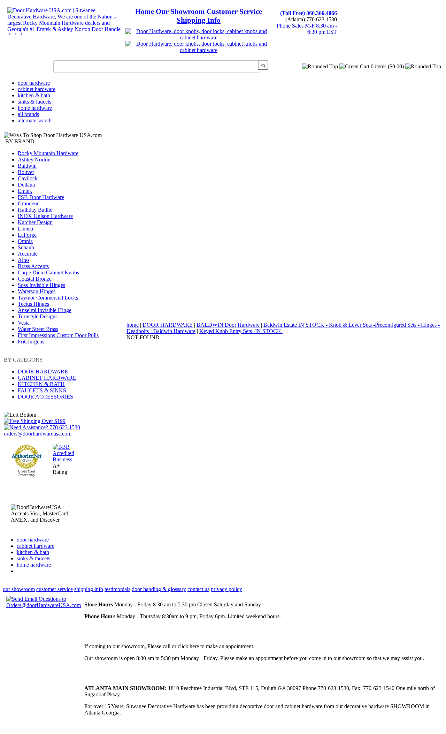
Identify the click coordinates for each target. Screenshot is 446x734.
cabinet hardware (36, 89)
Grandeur (28, 203)
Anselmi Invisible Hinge (44, 310)
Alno (23, 260)
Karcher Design (35, 222)
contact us (198, 589)
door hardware (34, 83)
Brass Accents (33, 266)
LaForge (27, 235)
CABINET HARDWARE (47, 378)
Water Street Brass (38, 329)
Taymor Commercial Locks (48, 298)
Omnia (25, 241)
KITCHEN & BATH (41, 384)
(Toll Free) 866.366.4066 (308, 13)
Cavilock (28, 178)
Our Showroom (180, 11)
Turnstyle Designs (37, 316)
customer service (54, 589)
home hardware (35, 108)
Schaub (26, 247)
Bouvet (26, 172)
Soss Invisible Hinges (41, 285)
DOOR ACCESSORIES (45, 397)
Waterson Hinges (36, 291)
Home (144, 11)
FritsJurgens (31, 342)
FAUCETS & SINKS (42, 390)
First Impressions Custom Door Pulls (58, 335)
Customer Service (234, 11)
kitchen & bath (34, 95)
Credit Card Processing (26, 473)
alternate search (35, 120)
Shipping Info (199, 20)
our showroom (19, 589)
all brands (28, 114)
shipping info (88, 589)
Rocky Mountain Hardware (48, 153)
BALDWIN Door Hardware (228, 325)
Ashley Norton (34, 159)
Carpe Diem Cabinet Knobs (48, 272)
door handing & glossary (159, 589)
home (132, 325)
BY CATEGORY (23, 360)
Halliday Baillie (35, 210)
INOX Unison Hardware (45, 216)
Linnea (25, 229)
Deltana (26, 185)
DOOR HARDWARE (43, 371)
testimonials (117, 589)
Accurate (28, 254)
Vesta (24, 323)
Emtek (25, 191)
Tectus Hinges (33, 304)
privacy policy (226, 589)
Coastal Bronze (35, 279)
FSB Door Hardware (41, 197)
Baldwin (27, 166)
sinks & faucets (34, 102)
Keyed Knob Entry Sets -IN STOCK (241, 331)
